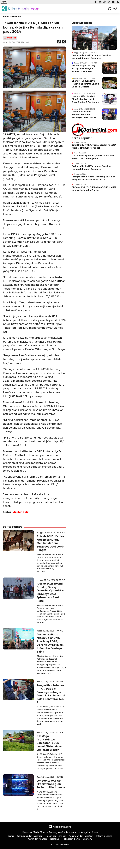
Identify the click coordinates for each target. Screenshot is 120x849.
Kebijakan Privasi (89, 832)
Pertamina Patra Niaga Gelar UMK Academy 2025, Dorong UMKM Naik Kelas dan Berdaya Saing (50, 643)
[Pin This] (63, 41)
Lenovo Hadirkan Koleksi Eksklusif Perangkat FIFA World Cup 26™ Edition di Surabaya (84, 117)
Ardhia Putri (10, 38)
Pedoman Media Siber (34, 832)
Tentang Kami (56, 832)
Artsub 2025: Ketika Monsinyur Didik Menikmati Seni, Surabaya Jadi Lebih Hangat (50, 543)
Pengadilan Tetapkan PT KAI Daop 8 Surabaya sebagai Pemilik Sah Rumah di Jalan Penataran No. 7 (51, 694)
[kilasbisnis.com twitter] (100, 2)
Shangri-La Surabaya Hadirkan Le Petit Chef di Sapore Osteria (86, 84)
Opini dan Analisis (37, 839)
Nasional (54, 839)
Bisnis (11, 836)
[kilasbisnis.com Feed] (117, 2)
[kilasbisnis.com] (60, 826)
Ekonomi (87, 839)
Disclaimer (71, 832)
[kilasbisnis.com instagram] (108, 2)
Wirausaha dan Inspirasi (29, 836)
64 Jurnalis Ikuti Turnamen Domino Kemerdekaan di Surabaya (91, 57)
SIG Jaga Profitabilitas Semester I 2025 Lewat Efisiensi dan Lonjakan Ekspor (49, 742)
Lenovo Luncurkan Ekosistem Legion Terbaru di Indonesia (51, 784)
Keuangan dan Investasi (81, 836)
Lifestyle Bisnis (104, 836)
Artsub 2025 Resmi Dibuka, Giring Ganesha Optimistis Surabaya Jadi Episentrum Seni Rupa (50, 592)
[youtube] (113, 2)
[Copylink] (59, 42)
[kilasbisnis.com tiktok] (104, 2)
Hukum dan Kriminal (55, 836)
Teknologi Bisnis (71, 839)
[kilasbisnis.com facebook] (95, 2)
